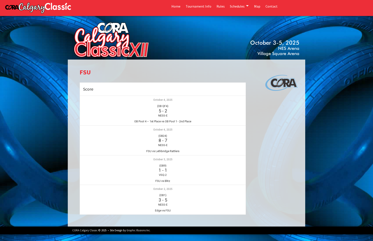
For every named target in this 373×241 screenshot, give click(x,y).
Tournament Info (198, 6)
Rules (221, 6)
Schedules (237, 6)
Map (257, 6)
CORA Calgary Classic (85, 230)
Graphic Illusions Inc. (138, 230)
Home (175, 6)
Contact (272, 6)
